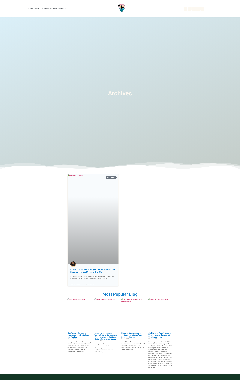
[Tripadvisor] (202, 9)
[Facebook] (194, 9)
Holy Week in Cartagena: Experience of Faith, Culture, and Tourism (78, 335)
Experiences (38, 9)
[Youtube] (198, 9)
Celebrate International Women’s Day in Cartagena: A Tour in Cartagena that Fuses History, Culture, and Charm (105, 336)
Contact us (62, 9)
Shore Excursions (50, 9)
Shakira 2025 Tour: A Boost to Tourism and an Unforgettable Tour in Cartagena (159, 335)
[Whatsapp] (185, 9)
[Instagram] (190, 9)
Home (30, 9)
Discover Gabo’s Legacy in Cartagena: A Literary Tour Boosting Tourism (131, 335)
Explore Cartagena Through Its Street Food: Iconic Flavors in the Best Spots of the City (92, 270)
